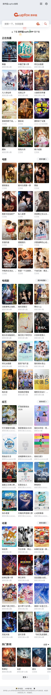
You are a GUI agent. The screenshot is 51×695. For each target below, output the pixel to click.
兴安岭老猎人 (39, 335)
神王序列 (21, 577)
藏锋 (4, 149)
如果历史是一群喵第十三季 (41, 549)
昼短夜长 (5, 185)
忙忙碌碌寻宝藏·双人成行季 (9, 428)
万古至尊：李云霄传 (25, 549)
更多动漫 (42, 523)
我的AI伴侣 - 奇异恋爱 (41, 428)
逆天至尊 (21, 634)
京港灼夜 (5, 242)
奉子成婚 (38, 149)
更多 (24, 677)
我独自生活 (6, 456)
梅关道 (4, 392)
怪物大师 (21, 149)
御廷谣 (21, 121)
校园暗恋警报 (23, 392)
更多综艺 (42, 402)
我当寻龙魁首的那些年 (9, 335)
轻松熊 (4, 549)
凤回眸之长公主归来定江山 (41, 214)
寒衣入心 (38, 307)
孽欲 (36, 185)
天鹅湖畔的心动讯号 (41, 242)
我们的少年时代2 (25, 335)
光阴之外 (21, 92)
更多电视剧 (42, 280)
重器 (4, 64)
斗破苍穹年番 (39, 92)
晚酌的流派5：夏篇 (41, 392)
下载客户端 (27, 32)
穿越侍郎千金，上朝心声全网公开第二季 (9, 121)
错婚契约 (21, 242)
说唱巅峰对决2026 (25, 456)
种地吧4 (37, 485)
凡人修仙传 (6, 92)
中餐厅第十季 (23, 64)
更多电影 (42, 159)
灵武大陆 (5, 634)
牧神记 (4, 669)
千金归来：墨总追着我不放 (41, 271)
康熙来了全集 (39, 121)
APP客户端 (28, 688)
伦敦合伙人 (22, 485)
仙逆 (19, 669)
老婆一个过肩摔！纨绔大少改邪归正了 (25, 271)
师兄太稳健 (38, 64)
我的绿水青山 (39, 363)
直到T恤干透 (23, 363)
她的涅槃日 (22, 307)
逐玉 (34, 669)
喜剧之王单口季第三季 (9, 485)
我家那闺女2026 (25, 428)
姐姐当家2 (38, 456)
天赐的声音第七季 (25, 513)
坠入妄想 (21, 214)
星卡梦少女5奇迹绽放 (25, 606)
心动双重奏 (38, 513)
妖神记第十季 (7, 577)
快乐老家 (5, 513)
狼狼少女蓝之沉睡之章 (41, 606)
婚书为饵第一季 (24, 185)
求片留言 (20, 688)
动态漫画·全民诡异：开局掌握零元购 (41, 577)
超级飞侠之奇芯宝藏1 (9, 606)
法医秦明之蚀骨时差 (9, 307)
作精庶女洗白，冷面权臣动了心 (9, 271)
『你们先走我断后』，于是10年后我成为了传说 (41, 634)
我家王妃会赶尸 (8, 214)
